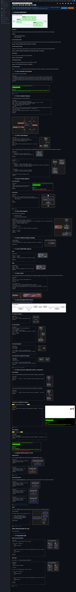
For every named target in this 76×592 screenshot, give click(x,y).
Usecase (17, 0)
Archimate (61, 0)
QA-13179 (19, 526)
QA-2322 (15, 475)
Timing (45, 0)
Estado (33, 0)
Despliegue (41, 0)
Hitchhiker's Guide (6, 23)
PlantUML (14, 3)
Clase (20, 0)
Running (4, 8)
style (17, 560)
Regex (48, 0)
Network (52, 0)
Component (29, 0)
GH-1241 (22, 504)
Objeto (36, 0)
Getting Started (5, 4)
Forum (4, 14)
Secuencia (13, 0)
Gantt (65, 0)
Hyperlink (29, 3)
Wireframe (56, 0)
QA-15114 (19, 504)
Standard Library (6, 19)
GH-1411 (26, 504)
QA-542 (15, 208)
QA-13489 (15, 93)
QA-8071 (15, 585)
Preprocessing (5, 17)
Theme (4, 15)
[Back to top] (13, 71)
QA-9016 (15, 526)
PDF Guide (4, 21)
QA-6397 (25, 404)
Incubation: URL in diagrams (19, 367)
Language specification (22, 3)
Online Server (5, 6)
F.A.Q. (4, 10)
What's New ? (5, 3)
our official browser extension (43, 7)
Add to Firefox (70, 7)
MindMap (69, 0)
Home (4, 1)
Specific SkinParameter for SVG (20, 533)
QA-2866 (15, 504)
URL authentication (17, 69)
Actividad (24, 0)
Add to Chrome (64, 7)
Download (4, 12)
